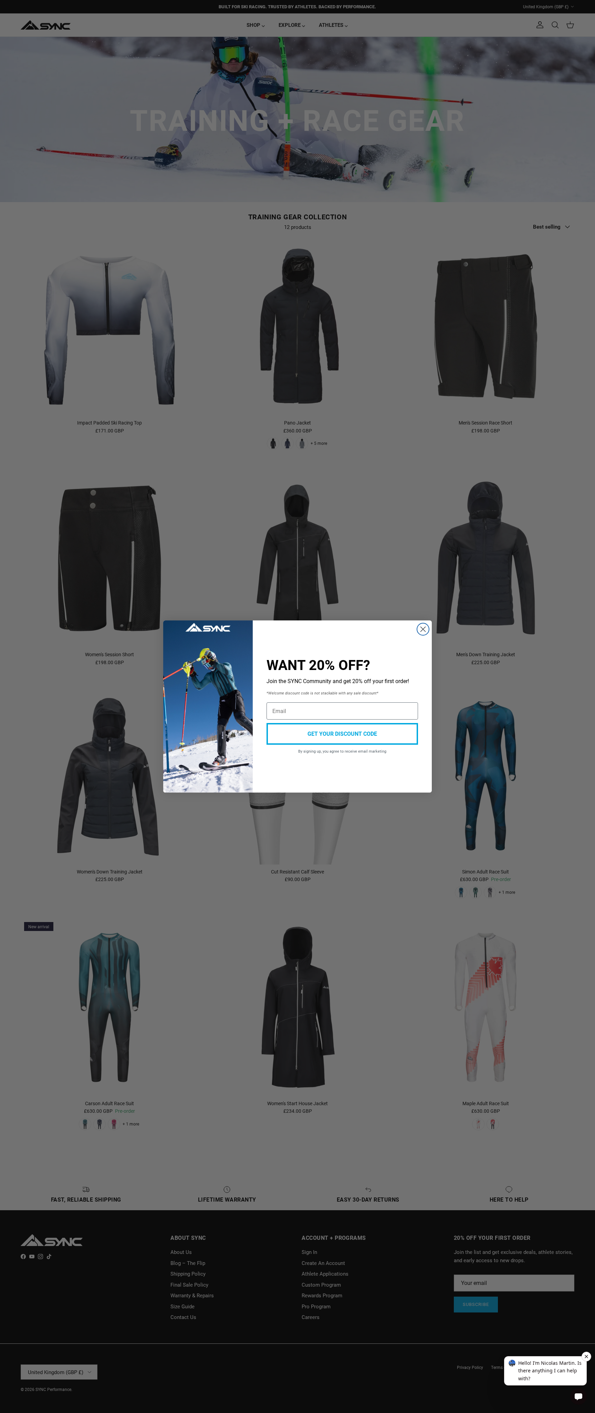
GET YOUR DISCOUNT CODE (342, 733)
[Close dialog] (423, 629)
